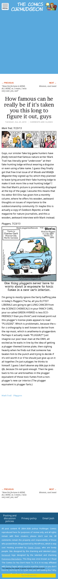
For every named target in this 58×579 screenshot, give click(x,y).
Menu (5, 8)
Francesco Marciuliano (12, 559)
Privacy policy (29, 518)
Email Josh (48, 518)
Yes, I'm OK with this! (29, 575)
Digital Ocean (34, 547)
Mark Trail (6, 395)
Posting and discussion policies (9, 518)
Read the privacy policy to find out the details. (27, 569)
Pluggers (17, 395)
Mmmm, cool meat (47, 86)
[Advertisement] (29, 43)
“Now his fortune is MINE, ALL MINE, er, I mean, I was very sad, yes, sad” (14, 88)
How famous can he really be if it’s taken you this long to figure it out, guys (29, 107)
